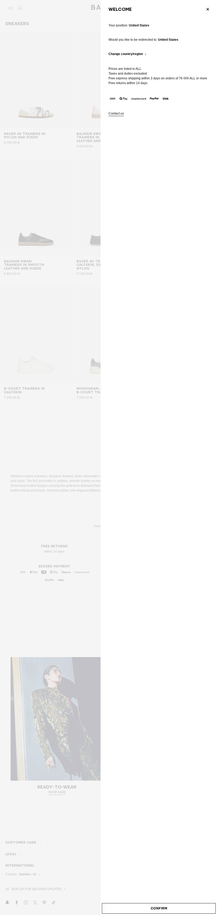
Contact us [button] (116, 113)
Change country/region (125, 54)
